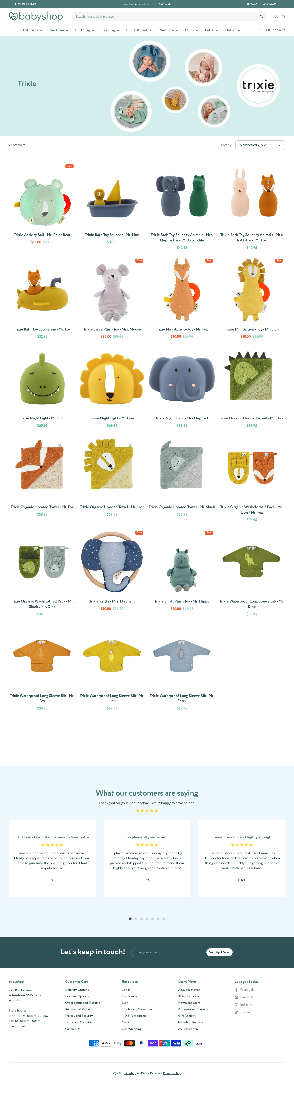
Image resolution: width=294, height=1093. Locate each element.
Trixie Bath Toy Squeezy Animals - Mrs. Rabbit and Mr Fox (251, 207)
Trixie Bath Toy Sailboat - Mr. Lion (112, 207)
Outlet (230, 30)
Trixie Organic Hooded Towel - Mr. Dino (251, 388)
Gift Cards (129, 1022)
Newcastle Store (26, 4)
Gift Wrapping (132, 1029)
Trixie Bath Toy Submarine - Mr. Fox (42, 299)
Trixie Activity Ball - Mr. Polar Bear (42, 207)
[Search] (261, 16)
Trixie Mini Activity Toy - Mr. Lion (251, 299)
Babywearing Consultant (194, 1009)
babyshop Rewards (191, 1022)
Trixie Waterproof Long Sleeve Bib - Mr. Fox (42, 668)
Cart (283, 16)
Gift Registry (187, 1016)
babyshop (130, 1073)
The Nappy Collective (137, 1009)
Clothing (82, 30)
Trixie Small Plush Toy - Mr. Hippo (181, 574)
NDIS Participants (134, 1016)
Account (276, 16)
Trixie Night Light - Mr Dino (42, 388)
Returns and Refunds (79, 1009)
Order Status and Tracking (82, 1003)
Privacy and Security (79, 1016)
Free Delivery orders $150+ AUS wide (147, 4)
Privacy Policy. (172, 1073)
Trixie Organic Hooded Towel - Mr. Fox (42, 480)
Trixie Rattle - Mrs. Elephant (112, 574)
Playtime (166, 30)
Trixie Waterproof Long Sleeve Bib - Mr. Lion (112, 668)
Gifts (209, 30)
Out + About (136, 30)
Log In (126, 990)
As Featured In (188, 1029)
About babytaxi (188, 996)
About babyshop (189, 990)
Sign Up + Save (219, 952)
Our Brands (129, 996)
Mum (189, 30)
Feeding (108, 30)
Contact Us (72, 1029)
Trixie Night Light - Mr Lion (112, 388)
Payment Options (77, 996)
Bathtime (30, 30)
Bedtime (57, 30)
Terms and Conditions (80, 1022)
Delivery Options (77, 990)
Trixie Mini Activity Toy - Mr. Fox (181, 299)
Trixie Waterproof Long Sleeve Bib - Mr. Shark (181, 668)
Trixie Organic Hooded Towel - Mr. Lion (112, 480)
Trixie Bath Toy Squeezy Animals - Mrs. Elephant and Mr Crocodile (181, 207)
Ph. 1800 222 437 (271, 30)
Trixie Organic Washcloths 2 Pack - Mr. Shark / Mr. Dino (42, 574)
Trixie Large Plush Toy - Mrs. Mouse (112, 299)
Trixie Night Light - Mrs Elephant (181, 388)
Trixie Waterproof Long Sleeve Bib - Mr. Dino (251, 574)
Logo (36, 16)
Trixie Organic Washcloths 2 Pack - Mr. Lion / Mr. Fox (251, 480)
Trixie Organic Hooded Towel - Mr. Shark (181, 480)
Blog (125, 1003)
